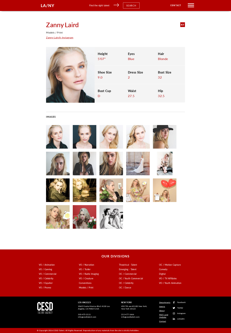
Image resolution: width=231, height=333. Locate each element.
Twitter (180, 308)
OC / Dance (125, 287)
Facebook (181, 302)
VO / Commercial (47, 273)
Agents (162, 306)
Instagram (181, 313)
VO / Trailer (85, 269)
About (162, 310)
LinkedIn (181, 319)
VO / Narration (86, 264)
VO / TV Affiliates (168, 278)
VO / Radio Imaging (89, 273)
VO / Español (45, 282)
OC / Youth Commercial (131, 278)
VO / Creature (86, 278)
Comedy (163, 269)
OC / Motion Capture (170, 264)
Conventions (85, 282)
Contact (175, 5)
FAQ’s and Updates (163, 316)
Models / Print (86, 287)
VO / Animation (47, 264)
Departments (164, 302)
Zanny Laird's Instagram (59, 37)
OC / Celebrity (126, 282)
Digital (162, 273)
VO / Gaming (45, 269)
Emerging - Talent (127, 269)
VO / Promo (45, 287)
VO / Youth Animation (170, 282)
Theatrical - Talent (128, 264)
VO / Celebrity (46, 278)
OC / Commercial (128, 273)
